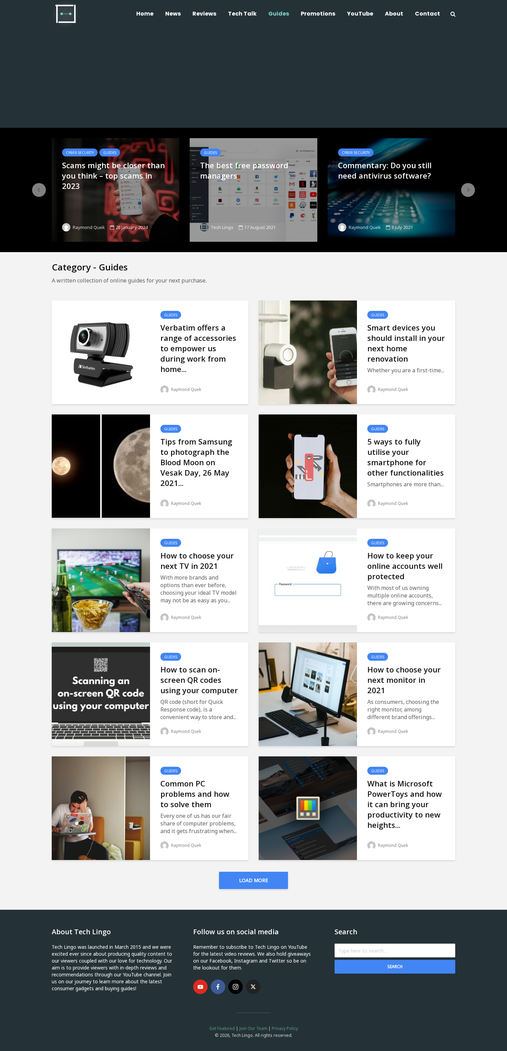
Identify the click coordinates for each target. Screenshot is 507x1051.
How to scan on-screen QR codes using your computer (199, 679)
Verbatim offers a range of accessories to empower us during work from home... (198, 348)
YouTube (360, 14)
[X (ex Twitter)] (253, 987)
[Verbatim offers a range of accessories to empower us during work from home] (101, 351)
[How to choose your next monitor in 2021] (308, 693)
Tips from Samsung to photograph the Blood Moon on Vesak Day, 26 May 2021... (196, 462)
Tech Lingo (221, 227)
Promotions (318, 14)
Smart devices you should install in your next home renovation (406, 343)
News (173, 14)
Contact (427, 14)
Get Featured (222, 1028)
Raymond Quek (88, 227)
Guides (278, 14)
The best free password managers (244, 170)
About (394, 14)
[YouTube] (200, 987)
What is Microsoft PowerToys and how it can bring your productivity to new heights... (404, 804)
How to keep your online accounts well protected (405, 565)
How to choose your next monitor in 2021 (404, 679)
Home (144, 14)
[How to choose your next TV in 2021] (101, 579)
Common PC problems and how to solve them (194, 793)
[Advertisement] (253, 79)
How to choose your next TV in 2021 (197, 560)
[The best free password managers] (253, 189)
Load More (253, 880)
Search (394, 966)
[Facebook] (218, 987)
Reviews (204, 14)
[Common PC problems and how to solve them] (101, 807)
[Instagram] (235, 987)
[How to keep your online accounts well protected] (308, 579)
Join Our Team (253, 1028)
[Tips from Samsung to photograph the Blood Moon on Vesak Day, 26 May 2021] (101, 465)
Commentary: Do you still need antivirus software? (384, 170)
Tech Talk (242, 14)
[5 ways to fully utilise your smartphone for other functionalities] (308, 465)
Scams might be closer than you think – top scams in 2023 (113, 175)
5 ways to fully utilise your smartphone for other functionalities (405, 457)
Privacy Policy (285, 1028)
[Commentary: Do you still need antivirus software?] (391, 189)
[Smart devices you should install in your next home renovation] (308, 351)
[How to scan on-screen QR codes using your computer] (101, 693)
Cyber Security (80, 152)
